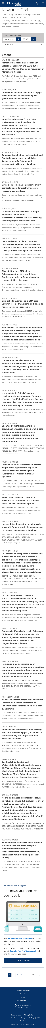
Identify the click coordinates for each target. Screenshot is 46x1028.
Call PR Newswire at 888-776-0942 (23, 1006)
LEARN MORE (23, 960)
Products (23, 994)
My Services (22, 1000)
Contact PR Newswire (23, 991)
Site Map (31, 1018)
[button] (18, 39)
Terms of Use (16, 1015)
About (23, 997)
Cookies (23, 1021)
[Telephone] (37, 3)
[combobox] (26, 39)
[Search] (43, 3)
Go (33, 39)
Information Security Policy (15, 1018)
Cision (27, 1024)
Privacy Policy (29, 1015)
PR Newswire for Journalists (20, 938)
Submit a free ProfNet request (23, 951)
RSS (38, 1018)
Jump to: (12, 35)
